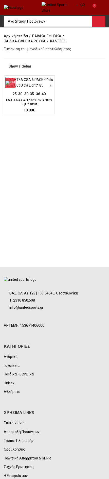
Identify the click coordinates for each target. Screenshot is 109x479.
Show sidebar (20, 66)
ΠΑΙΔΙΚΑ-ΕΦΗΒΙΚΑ (46, 36)
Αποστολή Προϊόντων (22, 432)
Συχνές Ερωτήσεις (19, 467)
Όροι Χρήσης (14, 449)
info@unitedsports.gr (26, 307)
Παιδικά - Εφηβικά (19, 374)
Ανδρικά (10, 357)
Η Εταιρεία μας (16, 476)
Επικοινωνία (14, 423)
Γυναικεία (12, 366)
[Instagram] (22, 317)
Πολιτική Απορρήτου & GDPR (27, 458)
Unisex (9, 383)
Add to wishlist (46, 83)
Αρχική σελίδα (16, 36)
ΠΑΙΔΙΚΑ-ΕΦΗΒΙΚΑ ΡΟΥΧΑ (25, 41)
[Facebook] (10, 317)
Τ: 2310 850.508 (22, 300)
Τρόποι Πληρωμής (19, 441)
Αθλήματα (12, 392)
